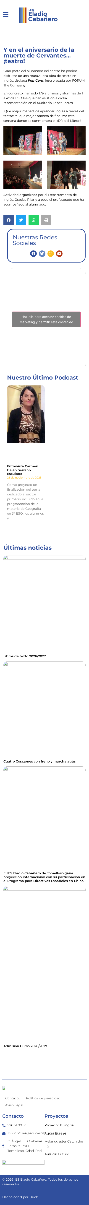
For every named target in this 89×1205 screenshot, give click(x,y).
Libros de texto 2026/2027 (24, 656)
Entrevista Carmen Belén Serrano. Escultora (22, 470)
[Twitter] (42, 253)
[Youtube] (59, 253)
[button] (8, 220)
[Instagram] (50, 253)
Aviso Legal (14, 1105)
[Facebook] (33, 253)
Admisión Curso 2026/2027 (25, 1046)
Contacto (12, 1098)
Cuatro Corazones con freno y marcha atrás (39, 761)
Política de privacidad (43, 1098)
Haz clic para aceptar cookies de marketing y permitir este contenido (46, 319)
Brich (33, 1197)
